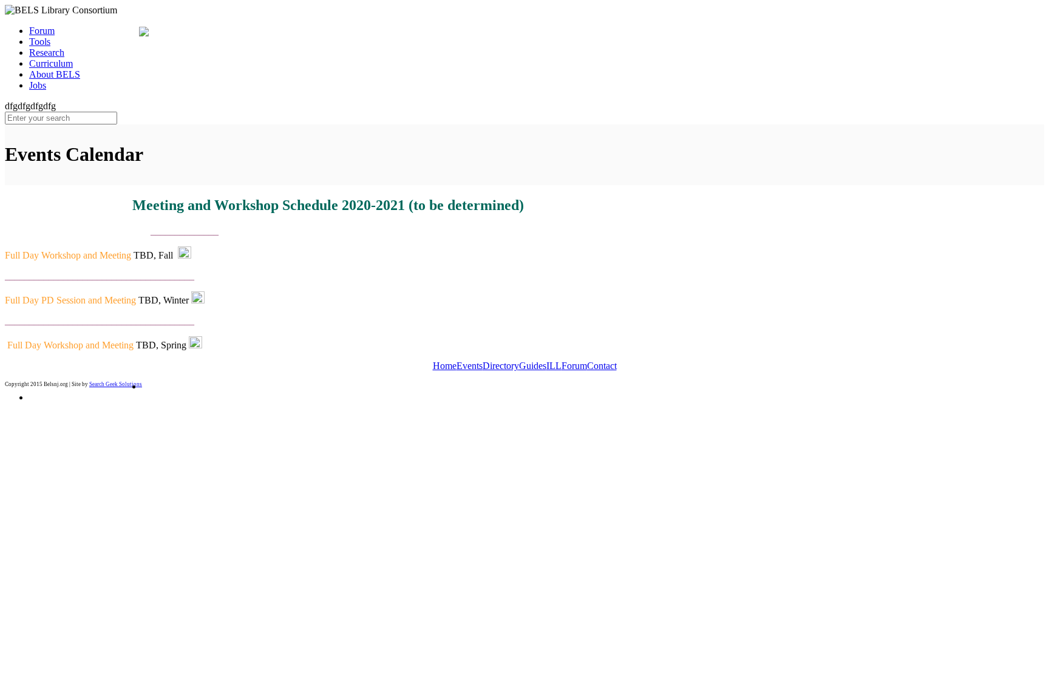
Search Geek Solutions (115, 384)
